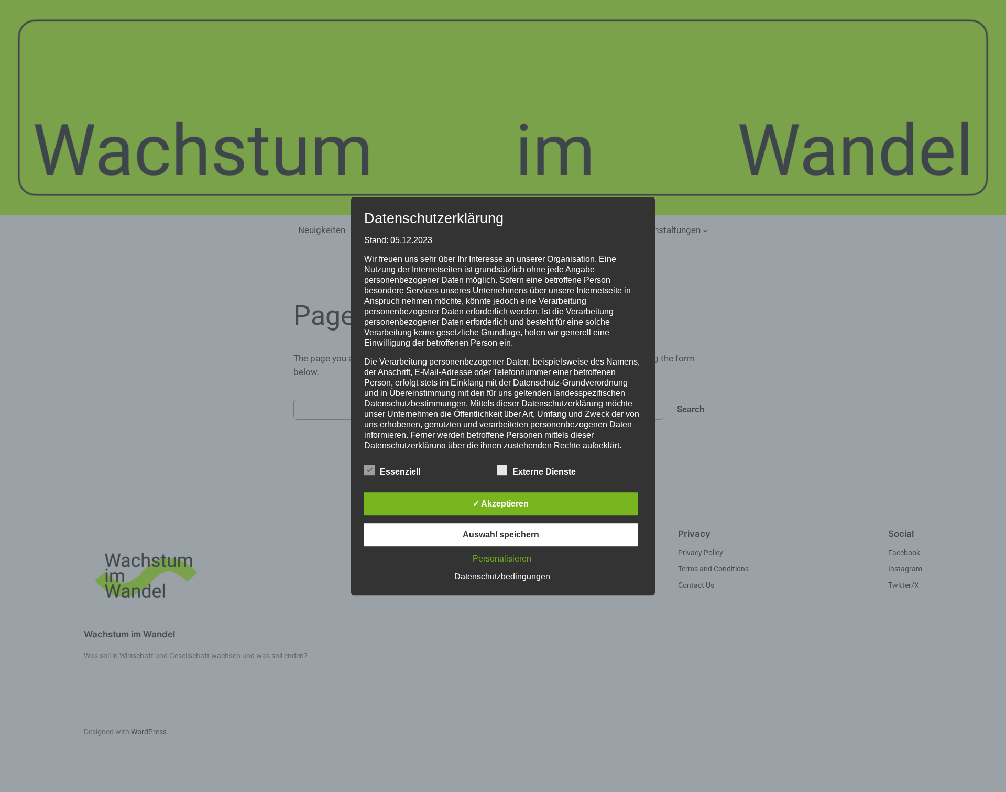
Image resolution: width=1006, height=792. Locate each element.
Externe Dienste (544, 471)
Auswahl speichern (501, 534)
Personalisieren (502, 558)
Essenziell (400, 471)
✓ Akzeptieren (501, 503)
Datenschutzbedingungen (502, 576)
